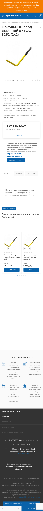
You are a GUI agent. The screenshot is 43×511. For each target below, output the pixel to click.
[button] (17, 275)
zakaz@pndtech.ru (14, 156)
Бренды (5, 416)
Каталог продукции (11, 411)
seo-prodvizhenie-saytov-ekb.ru (29, 497)
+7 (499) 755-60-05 (14, 154)
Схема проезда (23, 453)
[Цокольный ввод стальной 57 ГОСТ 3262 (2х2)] (21, 57)
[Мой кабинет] (35, 16)
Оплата (19, 173)
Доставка (31, 173)
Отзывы (7, 173)
